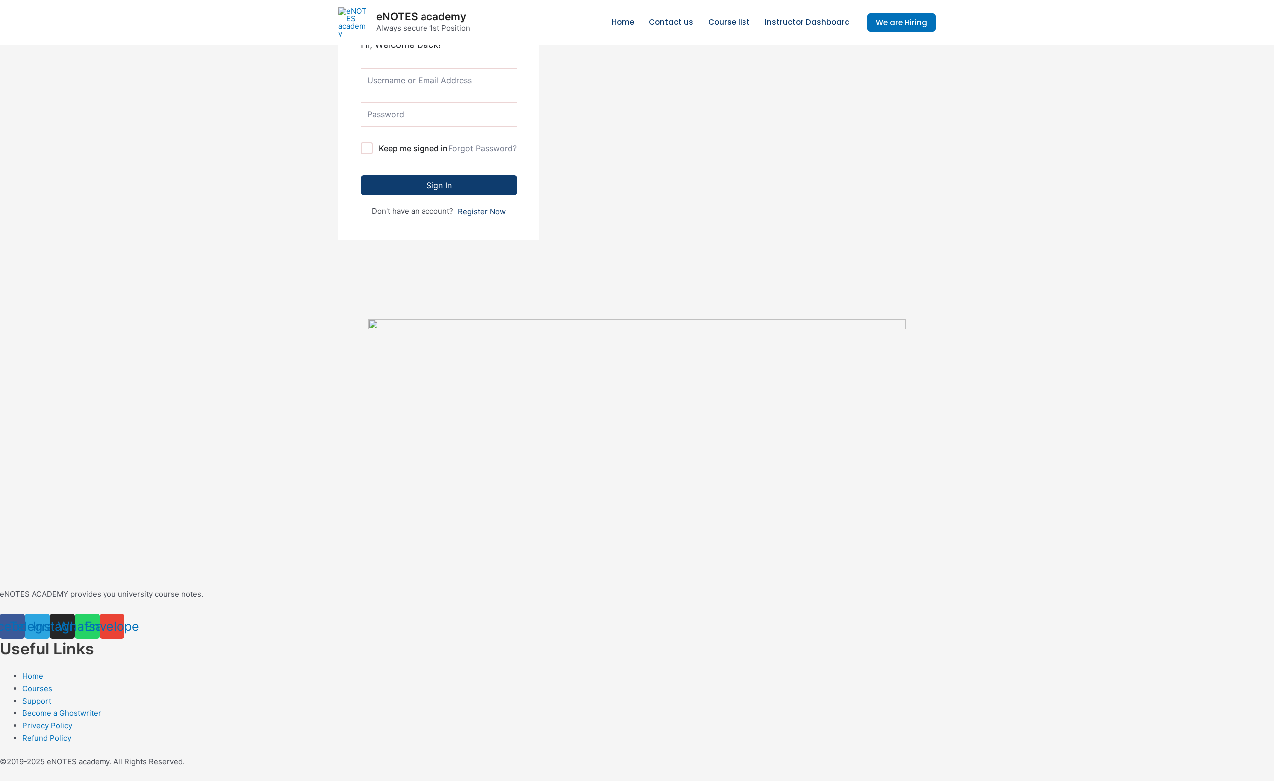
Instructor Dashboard (807, 22)
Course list (729, 22)
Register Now (482, 211)
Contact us (671, 22)
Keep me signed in (413, 148)
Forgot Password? (482, 148)
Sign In (439, 185)
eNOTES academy (421, 16)
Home (623, 22)
